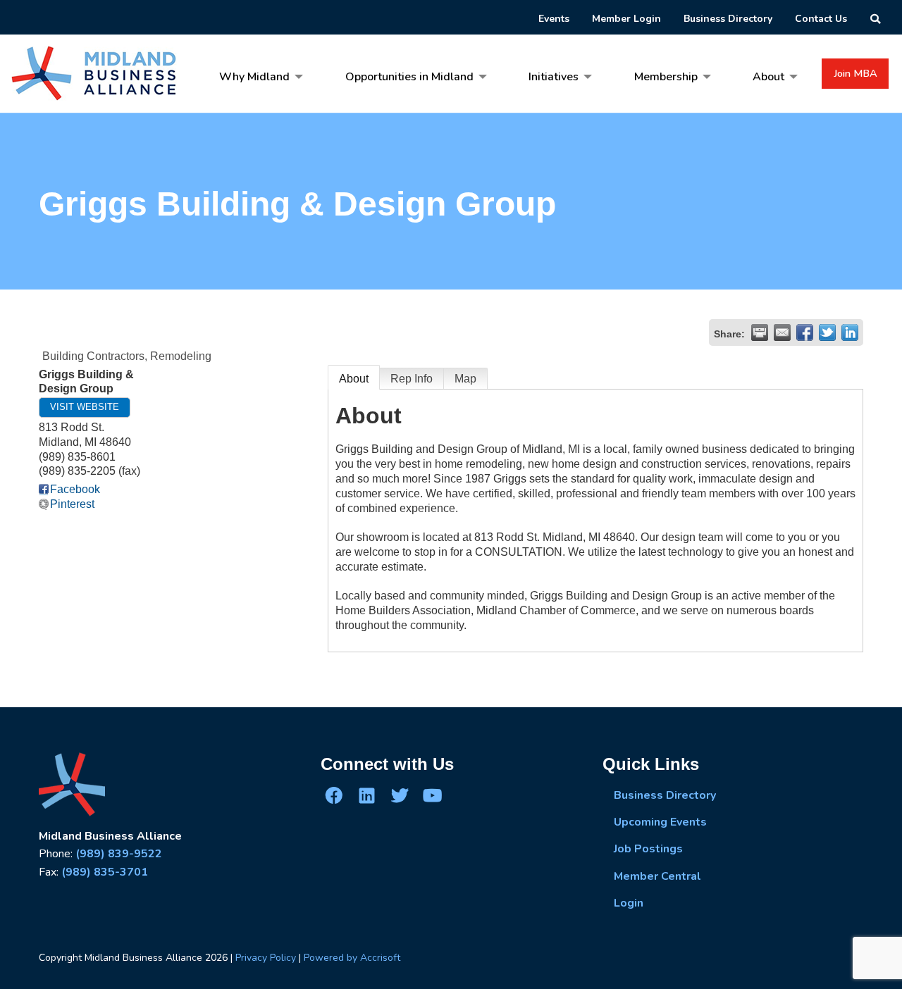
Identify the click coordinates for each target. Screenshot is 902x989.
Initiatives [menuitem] (554, 77)
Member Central (657, 876)
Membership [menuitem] (666, 77)
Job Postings (648, 849)
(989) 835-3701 (104, 872)
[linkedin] (366, 794)
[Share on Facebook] (804, 332)
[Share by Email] (782, 332)
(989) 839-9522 (118, 854)
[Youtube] (432, 794)
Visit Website (84, 407)
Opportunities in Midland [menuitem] (409, 77)
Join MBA (855, 73)
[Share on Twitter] (827, 332)
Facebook (75, 489)
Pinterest (72, 504)
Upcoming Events (660, 822)
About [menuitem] (768, 77)
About (354, 379)
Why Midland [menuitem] (254, 77)
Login (628, 903)
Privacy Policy (265, 957)
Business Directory (665, 795)
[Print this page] (759, 332)
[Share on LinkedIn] (849, 332)
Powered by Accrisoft (352, 957)
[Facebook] (334, 794)
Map (465, 379)
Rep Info (411, 379)
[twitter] (399, 794)
